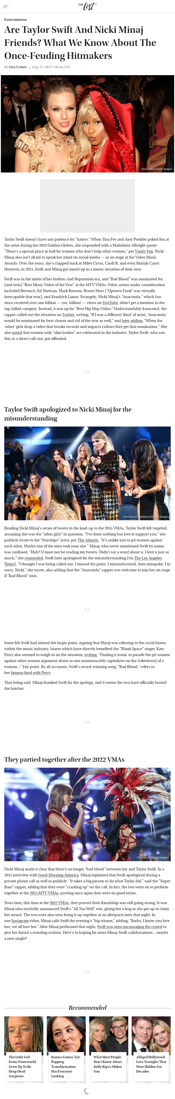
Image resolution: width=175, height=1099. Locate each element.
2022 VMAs (59, 903)
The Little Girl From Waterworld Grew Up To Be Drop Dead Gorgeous (22, 1066)
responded (34, 558)
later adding (132, 321)
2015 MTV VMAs (44, 893)
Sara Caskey (18, 67)
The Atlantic (88, 540)
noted (17, 332)
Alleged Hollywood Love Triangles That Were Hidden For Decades (151, 1064)
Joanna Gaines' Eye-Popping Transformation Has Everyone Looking (66, 1066)
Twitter (68, 315)
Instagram (20, 921)
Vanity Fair (144, 251)
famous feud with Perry (31, 673)
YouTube (110, 303)
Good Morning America (58, 875)
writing (91, 655)
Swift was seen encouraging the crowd (129, 927)
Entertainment (15, 19)
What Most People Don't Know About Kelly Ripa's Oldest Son (108, 1064)
